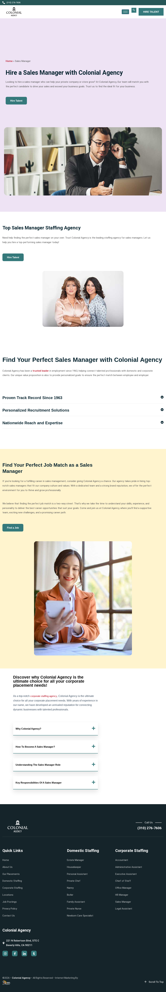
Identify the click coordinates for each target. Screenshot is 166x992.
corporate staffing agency (43, 696)
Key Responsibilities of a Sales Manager (39, 782)
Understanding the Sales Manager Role (38, 764)
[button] (133, 10)
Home (9, 61)
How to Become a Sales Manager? (35, 746)
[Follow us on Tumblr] (34, 953)
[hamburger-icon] (125, 11)
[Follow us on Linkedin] (24, 953)
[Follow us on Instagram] (5, 953)
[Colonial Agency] (14, 11)
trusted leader (41, 370)
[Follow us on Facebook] (15, 953)
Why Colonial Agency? (28, 728)
